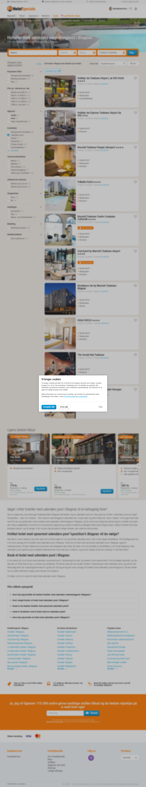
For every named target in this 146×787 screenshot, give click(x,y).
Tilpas (100, 407)
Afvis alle (64, 407)
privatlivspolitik (69, 396)
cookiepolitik (82, 396)
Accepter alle (49, 407)
